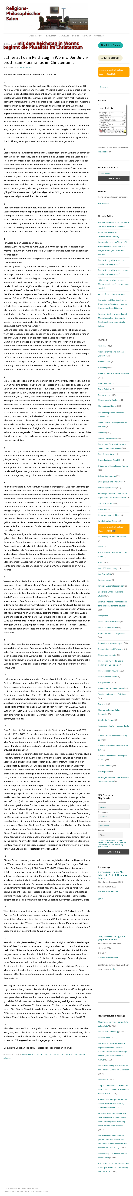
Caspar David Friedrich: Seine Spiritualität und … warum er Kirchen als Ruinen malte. (113, 1089)
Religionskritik (104, 682)
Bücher (76, 36)
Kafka (100, 547)
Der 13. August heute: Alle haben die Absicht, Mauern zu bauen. (112, 874)
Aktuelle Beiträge (110, 58)
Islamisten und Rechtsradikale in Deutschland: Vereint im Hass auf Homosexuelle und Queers (112, 304)
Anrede (101, 831)
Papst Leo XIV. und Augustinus (111, 633)
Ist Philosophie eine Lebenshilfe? (112, 537)
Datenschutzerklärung (108, 1032)
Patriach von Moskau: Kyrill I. (111, 643)
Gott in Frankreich (106, 503)
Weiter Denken (105, 765)
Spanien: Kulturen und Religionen (112, 694)
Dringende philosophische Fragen (113, 466)
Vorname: (102, 803)
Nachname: (103, 812)
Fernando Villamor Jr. (35, 1191)
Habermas (102, 509)
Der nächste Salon (106, 454)
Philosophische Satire (107, 677)
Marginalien (103, 616)
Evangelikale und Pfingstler (110, 482)
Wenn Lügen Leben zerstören (111, 294)
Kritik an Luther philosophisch (111, 586)
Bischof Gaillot (104, 389)
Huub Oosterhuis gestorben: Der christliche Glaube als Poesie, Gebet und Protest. (112, 1103)
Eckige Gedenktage (107, 476)
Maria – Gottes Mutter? (109, 621)
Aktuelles (64, 36)
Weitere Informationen (108, 891)
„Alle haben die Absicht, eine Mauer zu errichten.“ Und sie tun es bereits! (113, 284)
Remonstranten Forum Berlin (111, 688)
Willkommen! (35, 36)
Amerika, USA (104, 362)
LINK (100, 899)
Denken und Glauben (107, 438)
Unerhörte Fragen (110, 45)
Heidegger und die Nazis (109, 515)
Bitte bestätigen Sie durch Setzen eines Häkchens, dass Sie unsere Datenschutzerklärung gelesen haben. (112, 843)
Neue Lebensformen (107, 627)
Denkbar (102, 433)
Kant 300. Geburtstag (107, 568)
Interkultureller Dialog (107, 521)
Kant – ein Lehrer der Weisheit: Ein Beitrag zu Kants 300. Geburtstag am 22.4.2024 (113, 1167)
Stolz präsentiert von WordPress (21, 1188)
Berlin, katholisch (105, 383)
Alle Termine (103, 203)
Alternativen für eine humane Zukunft (41, 1055)
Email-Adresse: (104, 821)
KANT (101, 562)
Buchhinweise (104, 395)
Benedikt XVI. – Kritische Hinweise (113, 373)
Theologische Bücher (107, 406)
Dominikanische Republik (109, 460)
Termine (101, 704)
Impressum (99, 36)
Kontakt (86, 36)
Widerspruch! (104, 771)
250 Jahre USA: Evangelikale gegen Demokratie (112, 938)
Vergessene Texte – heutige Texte (113, 726)
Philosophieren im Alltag (108, 671)
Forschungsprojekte (107, 487)
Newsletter (50, 36)
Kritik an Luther (105, 580)
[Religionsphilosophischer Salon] (46, 29)
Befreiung (67, 1055)
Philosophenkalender (107, 655)
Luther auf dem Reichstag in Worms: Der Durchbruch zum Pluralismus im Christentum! (46, 60)
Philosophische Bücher (108, 400)
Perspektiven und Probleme (110, 649)
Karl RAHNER (104, 574)
